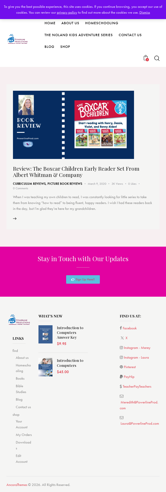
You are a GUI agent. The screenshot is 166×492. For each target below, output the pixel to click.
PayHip (129, 376)
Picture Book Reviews (65, 184)
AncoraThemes (16, 484)
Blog (19, 399)
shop (16, 414)
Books (20, 378)
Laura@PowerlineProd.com (140, 423)
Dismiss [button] (144, 12)
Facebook (130, 328)
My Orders (24, 434)
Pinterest (130, 366)
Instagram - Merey (137, 347)
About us (22, 357)
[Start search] (157, 58)
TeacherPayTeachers (137, 386)
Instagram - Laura (136, 357)
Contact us (23, 407)
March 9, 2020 (97, 184)
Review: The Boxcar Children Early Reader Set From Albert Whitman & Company (76, 171)
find (15, 350)
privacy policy (67, 12)
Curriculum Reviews (29, 184)
